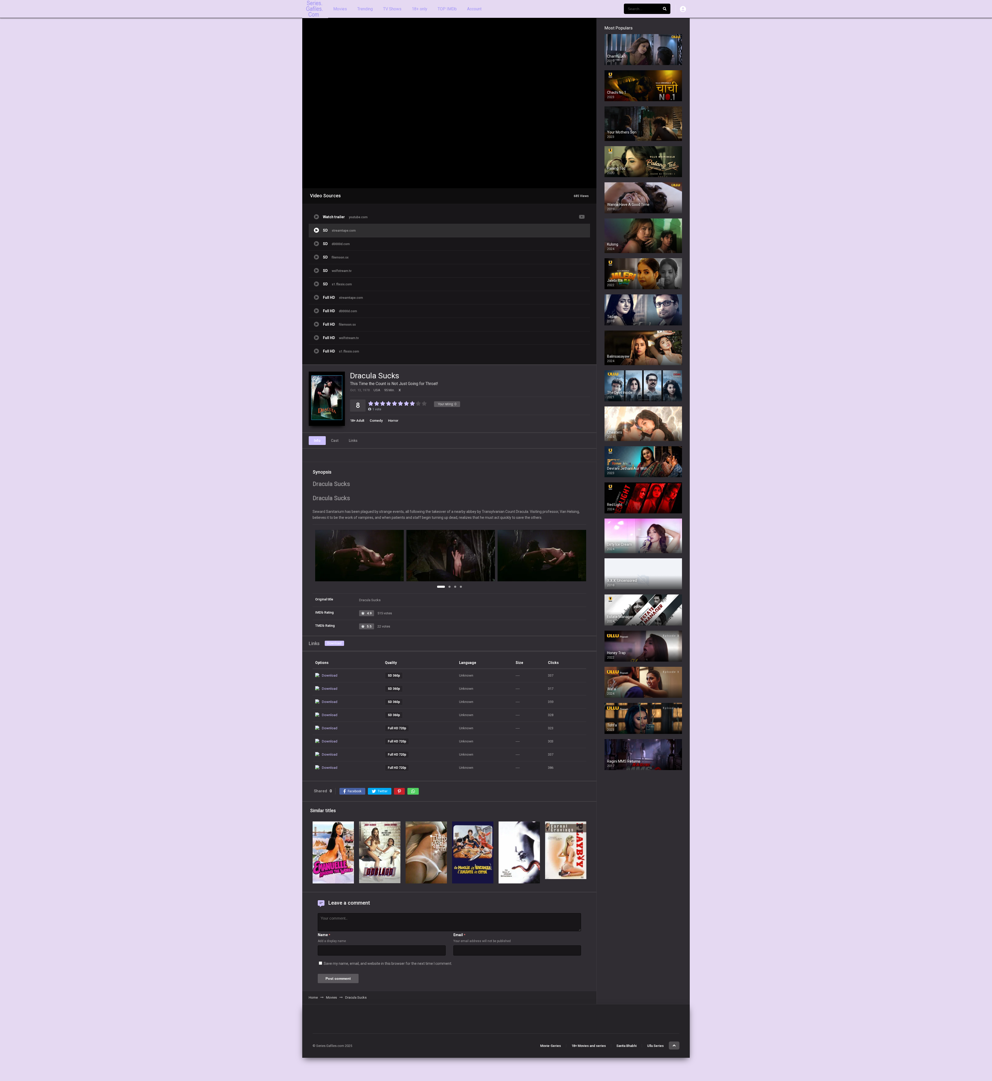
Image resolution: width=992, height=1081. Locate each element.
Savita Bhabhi (626, 1046)
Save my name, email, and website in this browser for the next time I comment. (388, 963)
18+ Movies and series (588, 1046)
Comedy (376, 420)
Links (353, 440)
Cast (334, 440)
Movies (340, 8)
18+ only (419, 8)
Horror (393, 420)
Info (317, 440)
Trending (365, 8)
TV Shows (392, 8)
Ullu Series (655, 1046)
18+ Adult (357, 420)
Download (334, 643)
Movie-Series (550, 1046)
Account (474, 8)
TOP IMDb (447, 8)
